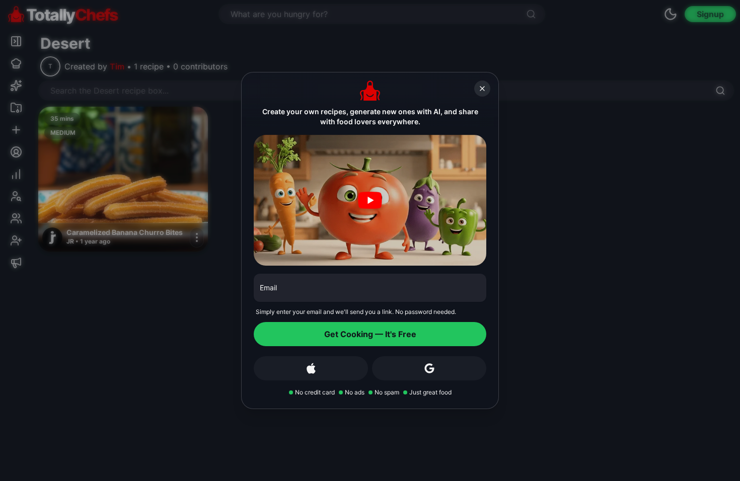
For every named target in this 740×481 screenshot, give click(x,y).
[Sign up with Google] (429, 368)
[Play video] (370, 200)
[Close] (482, 89)
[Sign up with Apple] (311, 368)
